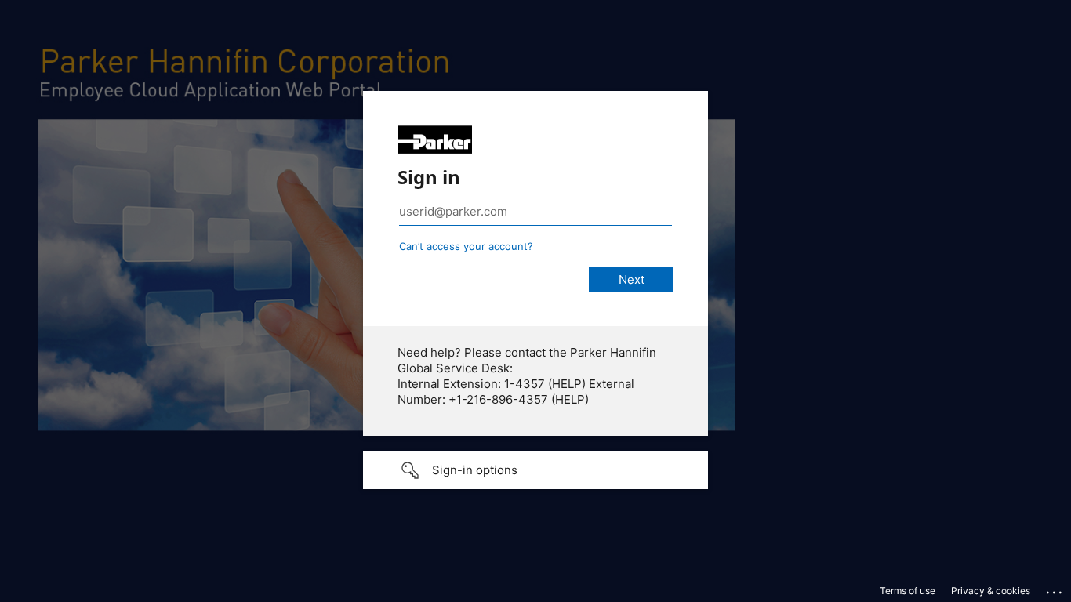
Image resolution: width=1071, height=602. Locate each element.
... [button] (1055, 589)
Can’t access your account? (466, 246)
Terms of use (907, 591)
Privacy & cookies (990, 591)
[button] (535, 470)
